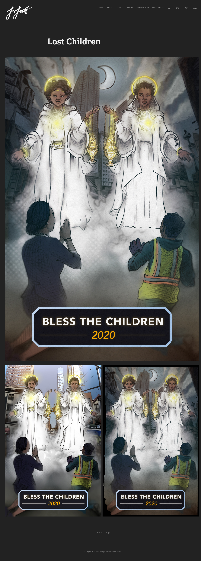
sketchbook (158, 7)
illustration (142, 7)
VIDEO (120, 7)
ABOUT (110, 7)
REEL (101, 7)
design (129, 7)
